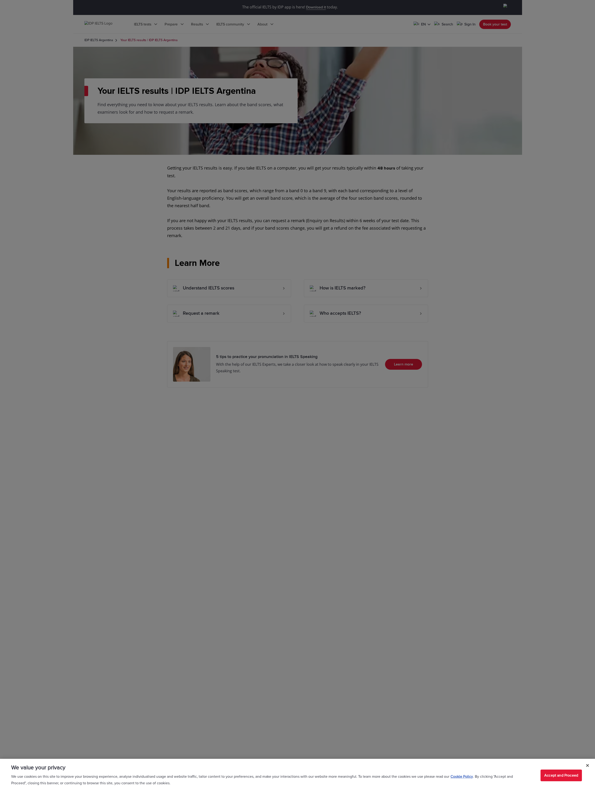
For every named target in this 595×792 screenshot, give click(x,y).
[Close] (587, 765)
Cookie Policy (462, 776)
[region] (297, 775)
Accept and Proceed (561, 775)
